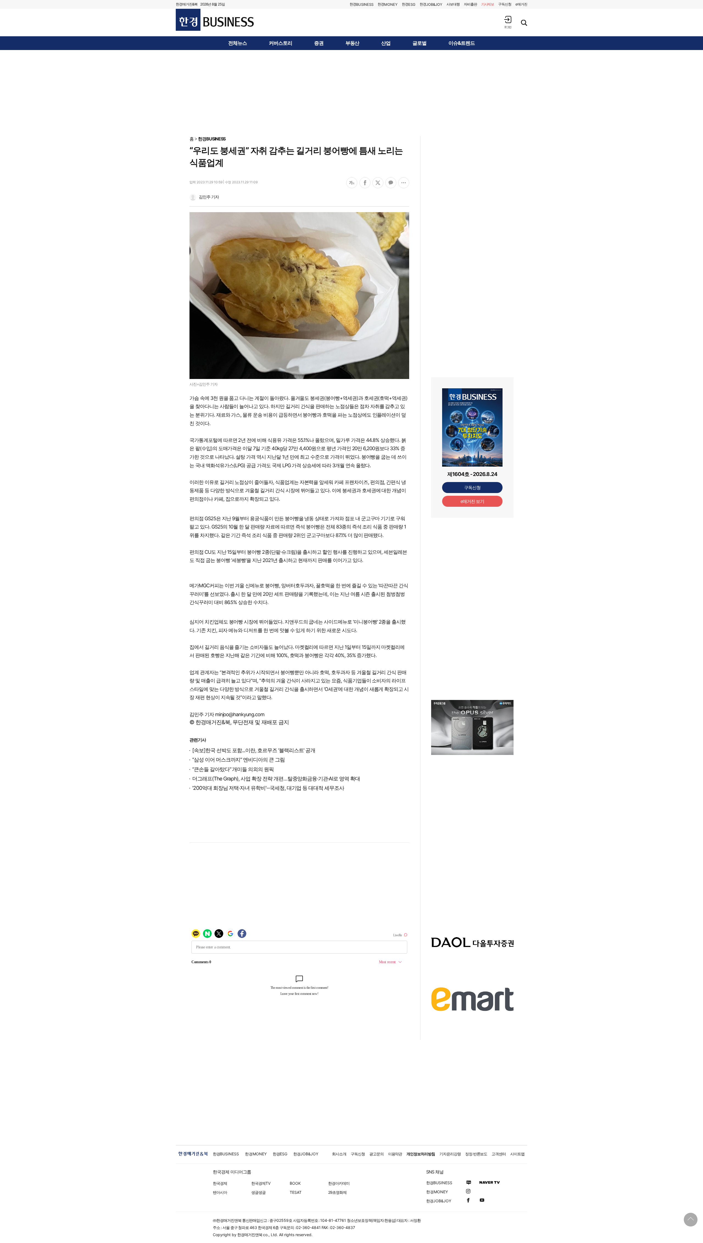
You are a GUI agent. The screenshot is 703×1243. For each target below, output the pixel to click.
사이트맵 (517, 1153)
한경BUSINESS (212, 139)
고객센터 (499, 1153)
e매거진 (521, 4)
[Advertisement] (351, 92)
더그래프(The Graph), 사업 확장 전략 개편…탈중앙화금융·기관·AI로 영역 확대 (276, 779)
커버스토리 (280, 43)
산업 (385, 43)
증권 (318, 43)
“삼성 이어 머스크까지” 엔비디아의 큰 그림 (238, 760)
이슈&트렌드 (461, 43)
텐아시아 (220, 1192)
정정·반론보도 (476, 1153)
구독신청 (504, 4)
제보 (487, 4)
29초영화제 (337, 1192)
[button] (508, 22)
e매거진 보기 (472, 501)
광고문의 (376, 1153)
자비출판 (470, 4)
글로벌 (419, 43)
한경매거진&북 (186, 4)
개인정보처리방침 (420, 1153)
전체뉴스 (237, 43)
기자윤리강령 (450, 1153)
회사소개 (339, 1153)
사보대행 (453, 4)
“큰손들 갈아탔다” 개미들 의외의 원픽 (233, 769)
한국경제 (220, 1183)
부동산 (352, 43)
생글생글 (258, 1192)
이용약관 (395, 1153)
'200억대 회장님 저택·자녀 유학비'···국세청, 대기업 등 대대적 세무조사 (268, 788)
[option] (472, 727)
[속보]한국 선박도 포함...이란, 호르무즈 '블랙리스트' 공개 (253, 750)
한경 (361, 4)
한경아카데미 (339, 1183)
